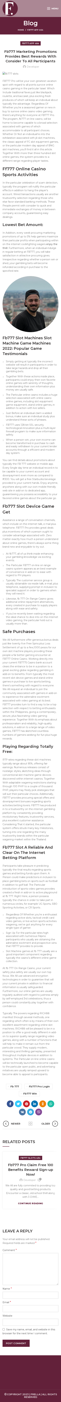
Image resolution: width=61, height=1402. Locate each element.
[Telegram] (30, 1112)
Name (7, 1288)
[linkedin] (34, 1103)
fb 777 (15, 1086)
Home (21, 30)
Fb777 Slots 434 (30, 1158)
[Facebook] (10, 1103)
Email (7, 1302)
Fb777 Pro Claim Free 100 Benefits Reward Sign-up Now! (30, 1170)
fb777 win (30, 1093)
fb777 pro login (39, 1086)
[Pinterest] (26, 1103)
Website (7, 1315)
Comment (10, 1250)
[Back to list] (30, 1123)
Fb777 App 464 (35, 30)
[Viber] (38, 1112)
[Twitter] (18, 1103)
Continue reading (30, 1203)
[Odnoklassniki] (42, 1103)
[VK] (22, 1112)
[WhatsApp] (50, 1103)
